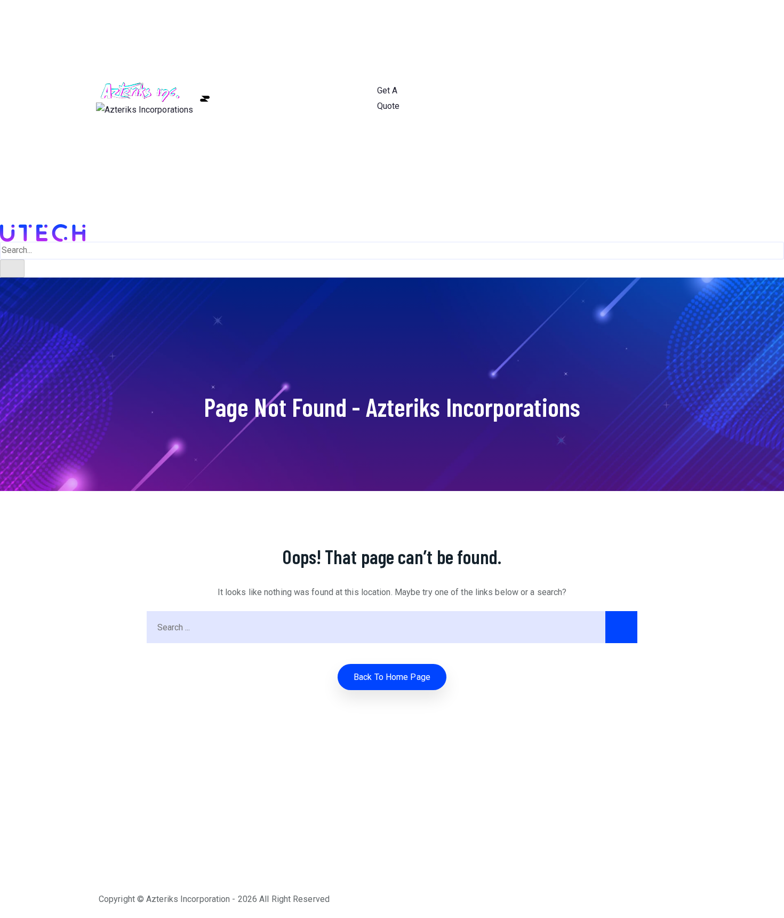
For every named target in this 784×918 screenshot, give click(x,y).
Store (356, 146)
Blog (356, 114)
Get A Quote (388, 98)
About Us (356, 51)
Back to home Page (392, 677)
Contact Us (356, 177)
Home (356, 20)
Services (356, 83)
